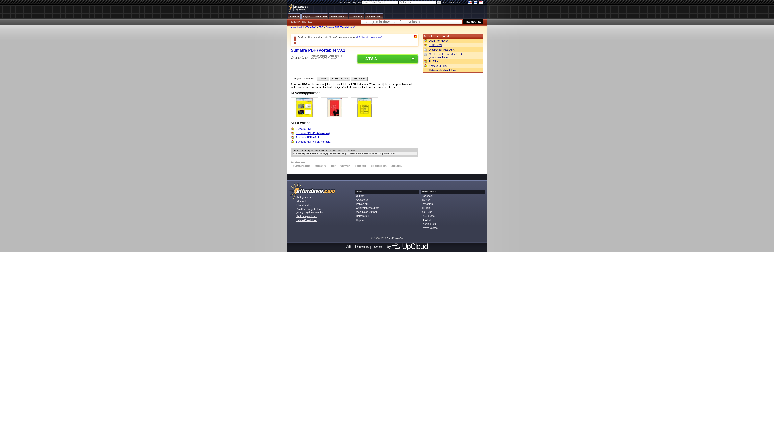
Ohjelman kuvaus (304, 78)
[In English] (470, 2)
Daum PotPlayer (438, 40)
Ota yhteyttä (303, 205)
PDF (321, 27)
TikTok (426, 207)
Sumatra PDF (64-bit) (308, 137)
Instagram (428, 203)
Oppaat (360, 220)
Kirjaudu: (357, 2)
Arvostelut (359, 78)
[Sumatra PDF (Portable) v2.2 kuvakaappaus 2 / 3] (335, 117)
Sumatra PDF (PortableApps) (313, 133)
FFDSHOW (435, 45)
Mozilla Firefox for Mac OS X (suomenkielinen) (446, 56)
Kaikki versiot (340, 78)
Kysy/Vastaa (430, 227)
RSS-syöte (428, 216)
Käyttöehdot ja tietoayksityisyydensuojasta (309, 211)
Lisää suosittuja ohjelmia (442, 70)
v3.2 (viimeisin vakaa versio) (369, 37)
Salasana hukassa (452, 2)
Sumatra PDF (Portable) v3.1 (340, 27)
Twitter (426, 199)
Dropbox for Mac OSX (442, 49)
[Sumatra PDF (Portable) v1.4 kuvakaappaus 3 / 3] (365, 117)
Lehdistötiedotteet (306, 220)
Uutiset (360, 195)
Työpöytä (311, 27)
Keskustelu (429, 223)
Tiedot (323, 78)
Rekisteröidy (345, 2)
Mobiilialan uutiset (366, 211)
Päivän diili (362, 203)
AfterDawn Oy (395, 238)
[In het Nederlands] (481, 2)
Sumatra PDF (304, 128)
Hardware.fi (362, 216)
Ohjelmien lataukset (367, 207)
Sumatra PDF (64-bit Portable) (313, 141)
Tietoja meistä (304, 197)
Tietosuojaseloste (306, 216)
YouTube (427, 211)
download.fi (297, 27)
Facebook (427, 195)
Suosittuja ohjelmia (437, 36)
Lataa (369, 59)
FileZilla (433, 61)
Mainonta (301, 201)
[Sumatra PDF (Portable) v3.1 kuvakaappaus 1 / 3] (305, 117)
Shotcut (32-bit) (438, 65)
